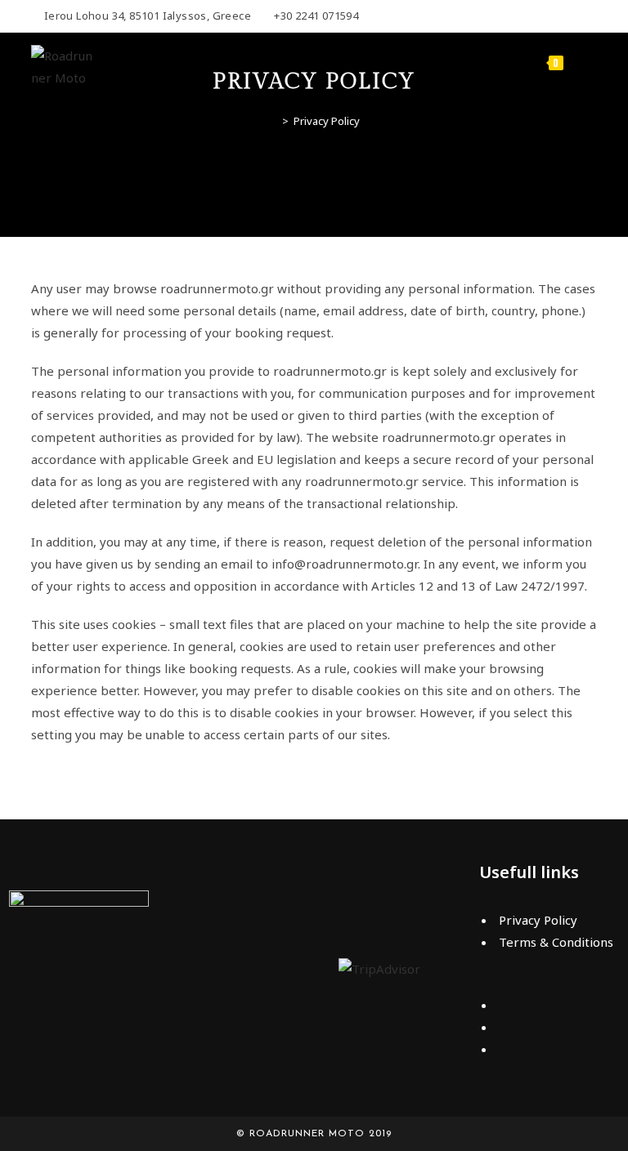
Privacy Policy (327, 121)
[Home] (273, 121)
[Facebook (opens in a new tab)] (590, 16)
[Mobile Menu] (582, 60)
